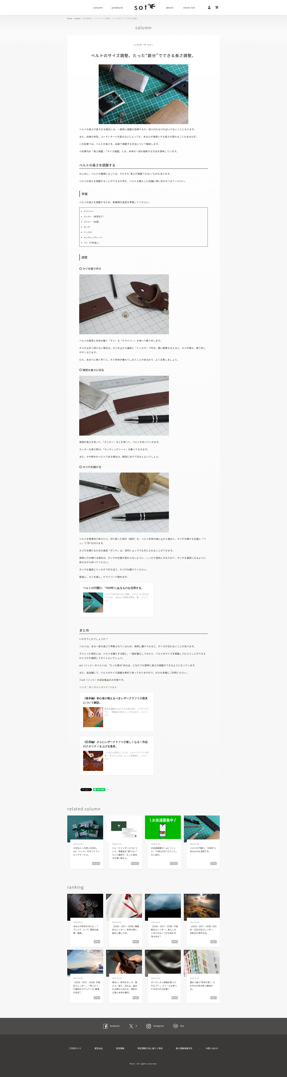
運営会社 (98, 1048)
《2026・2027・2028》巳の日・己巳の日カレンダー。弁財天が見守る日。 (203, 929)
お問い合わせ (212, 1048)
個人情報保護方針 (184, 1048)
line (182, 1025)
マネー (96, 941)
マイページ (209, 7)
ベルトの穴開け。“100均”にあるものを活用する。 (203, 849)
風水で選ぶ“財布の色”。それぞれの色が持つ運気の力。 (202, 985)
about (169, 7)
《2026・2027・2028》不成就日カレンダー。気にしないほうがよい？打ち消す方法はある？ (164, 931)
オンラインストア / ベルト (103, 687)
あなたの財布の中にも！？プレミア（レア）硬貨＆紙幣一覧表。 (85, 929)
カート (217, 7)
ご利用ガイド (75, 1048)
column (98, 7)
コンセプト (87, 18)
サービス (147, 44)
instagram (158, 1025)
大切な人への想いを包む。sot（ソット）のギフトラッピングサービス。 (86, 851)
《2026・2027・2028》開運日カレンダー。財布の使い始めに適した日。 (125, 929)
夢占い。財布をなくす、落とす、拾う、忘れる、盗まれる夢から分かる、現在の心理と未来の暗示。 (124, 987)
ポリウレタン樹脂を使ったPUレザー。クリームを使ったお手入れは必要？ (164, 985)
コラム (213, 863)
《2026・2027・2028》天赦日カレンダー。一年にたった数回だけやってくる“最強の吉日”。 (86, 987)
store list (189, 7)
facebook (114, 1025)
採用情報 (120, 1048)
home (69, 18)
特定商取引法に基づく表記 (150, 1048)
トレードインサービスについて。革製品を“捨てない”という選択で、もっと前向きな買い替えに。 (124, 853)
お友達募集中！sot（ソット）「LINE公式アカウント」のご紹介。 (164, 851)
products (117, 7)
